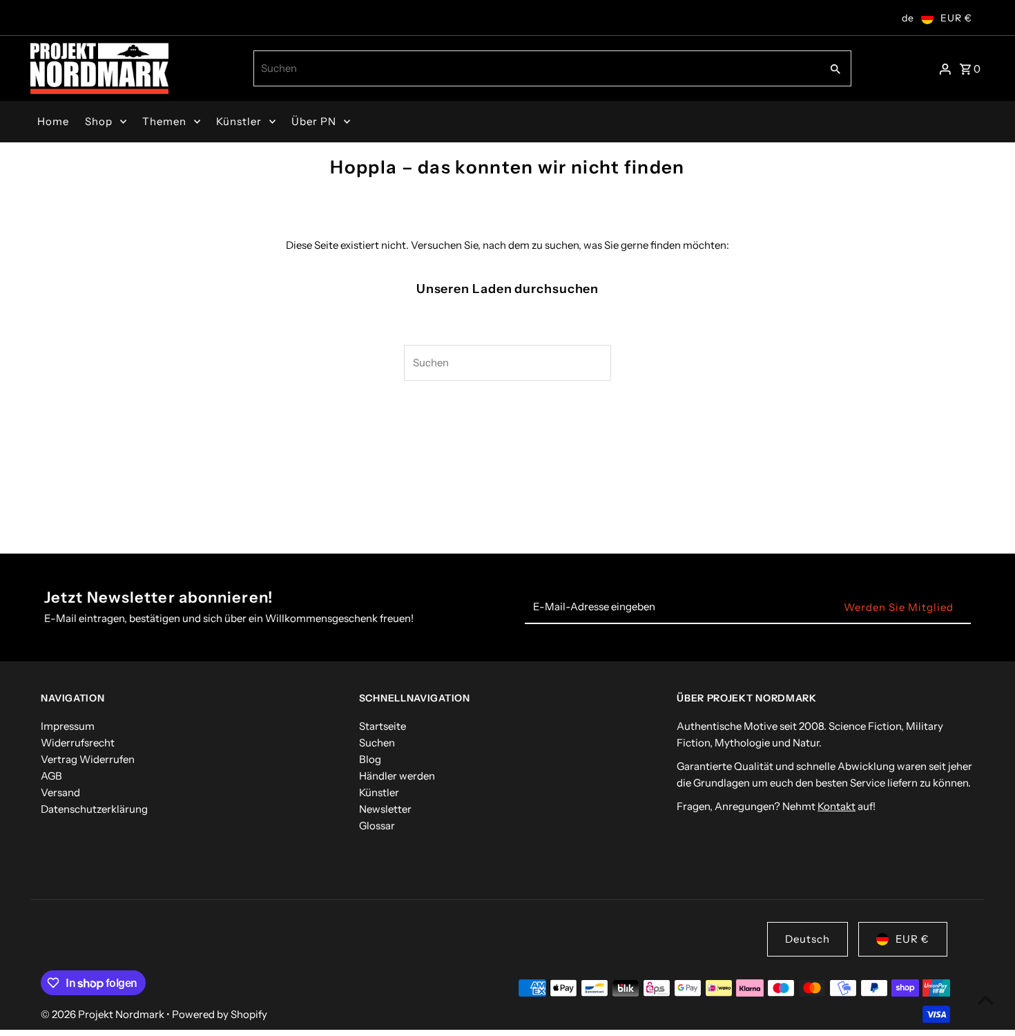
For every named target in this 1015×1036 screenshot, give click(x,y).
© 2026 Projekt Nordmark (103, 1014)
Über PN (313, 121)
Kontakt (837, 806)
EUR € (956, 18)
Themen (164, 121)
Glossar (377, 825)
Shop (99, 121)
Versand (60, 792)
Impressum (68, 726)
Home (53, 121)
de (908, 18)
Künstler (239, 121)
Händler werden (397, 775)
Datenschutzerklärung (94, 809)
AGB (51, 775)
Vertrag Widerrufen (88, 759)
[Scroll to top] (985, 999)
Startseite (382, 726)
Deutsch (807, 938)
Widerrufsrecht (78, 742)
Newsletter (385, 809)
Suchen (377, 742)
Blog (370, 759)
